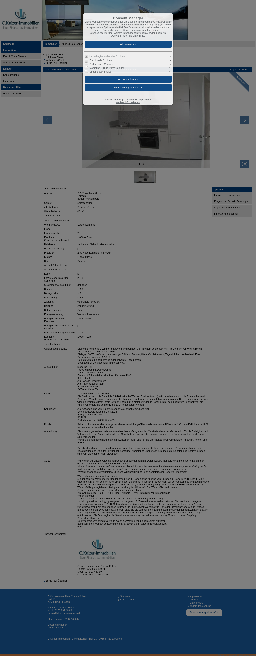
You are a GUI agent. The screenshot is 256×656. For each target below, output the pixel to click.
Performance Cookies (101, 64)
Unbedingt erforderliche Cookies (107, 56)
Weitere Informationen (128, 102)
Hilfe (141, 35)
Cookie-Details (113, 99)
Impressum (145, 99)
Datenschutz (130, 99)
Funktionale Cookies (100, 60)
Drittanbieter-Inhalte (100, 71)
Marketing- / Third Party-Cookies (106, 68)
